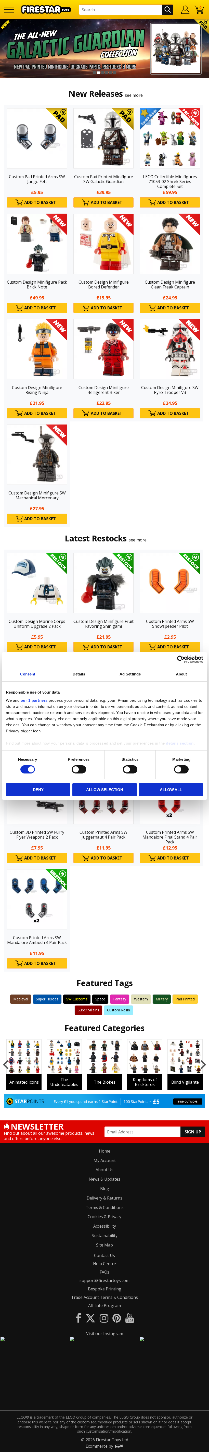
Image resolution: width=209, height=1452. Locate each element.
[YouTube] (129, 1318)
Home (104, 1151)
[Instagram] (104, 1318)
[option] (104, 48)
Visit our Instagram (104, 1333)
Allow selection (104, 790)
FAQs (104, 1272)
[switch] (79, 769)
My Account (105, 1160)
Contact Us (104, 1255)
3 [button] (102, 72)
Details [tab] (79, 674)
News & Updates (104, 1179)
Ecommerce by (100, 1446)
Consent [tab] (27, 674)
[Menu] (9, 9)
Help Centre (104, 1263)
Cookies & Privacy (104, 1216)
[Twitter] (90, 1318)
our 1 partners (34, 700)
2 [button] (98, 72)
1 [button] (94, 72)
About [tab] (181, 674)
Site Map (104, 1245)
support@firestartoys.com (104, 1280)
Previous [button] (4, 48)
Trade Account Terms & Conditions (104, 1297)
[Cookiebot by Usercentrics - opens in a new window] (181, 659)
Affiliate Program (104, 1305)
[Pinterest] (116, 1318)
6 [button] (114, 72)
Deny (38, 790)
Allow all (171, 790)
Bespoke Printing (104, 1289)
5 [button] (110, 72)
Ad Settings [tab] (130, 674)
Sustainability (104, 1235)
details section (180, 743)
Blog (104, 1188)
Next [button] (204, 48)
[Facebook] (78, 1318)
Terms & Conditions (105, 1207)
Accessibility (104, 1226)
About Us (104, 1169)
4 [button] (106, 72)
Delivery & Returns (104, 1198)
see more (134, 95)
